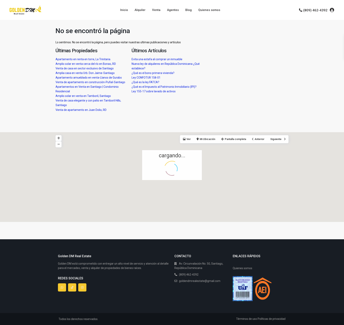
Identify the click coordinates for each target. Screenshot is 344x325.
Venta (156, 10)
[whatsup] (62, 287)
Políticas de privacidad (271, 318)
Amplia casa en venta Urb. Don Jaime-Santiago (85, 73)
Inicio (124, 10)
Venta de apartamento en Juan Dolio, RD (81, 109)
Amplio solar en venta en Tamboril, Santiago (83, 96)
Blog (188, 10)
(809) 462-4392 (315, 10)
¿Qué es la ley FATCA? (145, 82)
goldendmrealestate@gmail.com (199, 281)
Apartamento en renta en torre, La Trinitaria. (83, 59)
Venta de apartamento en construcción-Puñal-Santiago (90, 82)
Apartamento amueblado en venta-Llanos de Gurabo (89, 77)
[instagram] (82, 287)
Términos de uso (246, 318)
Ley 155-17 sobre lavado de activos (154, 91)
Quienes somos (209, 10)
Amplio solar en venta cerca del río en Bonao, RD (86, 63)
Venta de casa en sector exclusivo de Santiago (85, 68)
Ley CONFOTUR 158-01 (146, 77)
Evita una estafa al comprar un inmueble (157, 59)
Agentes (173, 10)
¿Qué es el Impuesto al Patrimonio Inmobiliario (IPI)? (164, 86)
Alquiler (140, 10)
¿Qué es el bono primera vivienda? (153, 73)
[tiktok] (72, 287)
